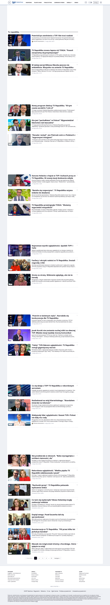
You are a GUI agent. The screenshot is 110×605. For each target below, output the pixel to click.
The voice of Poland (59, 581)
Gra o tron (34, 578)
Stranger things (35, 581)
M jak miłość (34, 576)
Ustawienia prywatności (79, 591)
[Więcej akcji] (77, 35)
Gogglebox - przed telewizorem (14, 573)
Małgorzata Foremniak (84, 573)
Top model (57, 576)
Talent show (38, 2)
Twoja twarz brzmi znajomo (13, 579)
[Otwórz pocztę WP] (86, 2)
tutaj (37, 601)
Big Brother (57, 578)
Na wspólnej (34, 573)
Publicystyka (48, 2)
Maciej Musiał (82, 581)
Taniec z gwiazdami (12, 581)
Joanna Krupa (82, 578)
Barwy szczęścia (35, 575)
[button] (90, 2)
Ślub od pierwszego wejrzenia (14, 578)
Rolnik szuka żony (11, 575)
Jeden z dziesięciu (59, 573)
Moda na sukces (35, 579)
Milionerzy (57, 575)
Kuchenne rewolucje (59, 579)
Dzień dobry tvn (11, 576)
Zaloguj (96, 2)
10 (51, 558)
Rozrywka (29, 2)
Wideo (76, 2)
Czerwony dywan (59, 2)
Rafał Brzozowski (82, 575)
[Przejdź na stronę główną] (9, 3)
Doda (80, 576)
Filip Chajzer (81, 579)
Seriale (69, 2)
